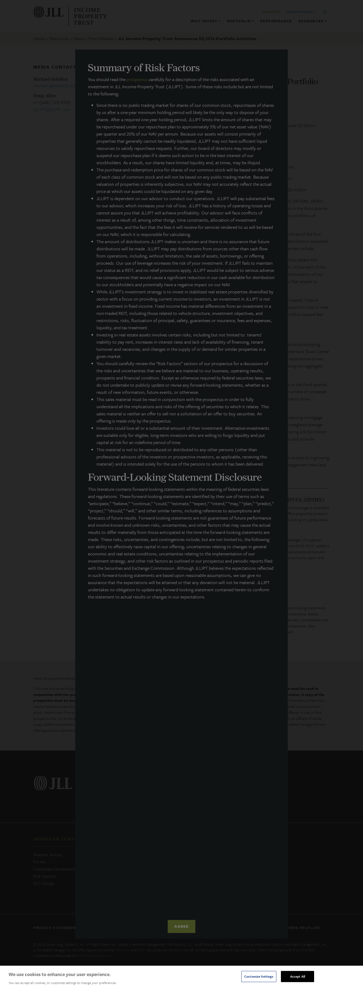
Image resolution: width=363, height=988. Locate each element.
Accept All (297, 976)
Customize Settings (258, 976)
